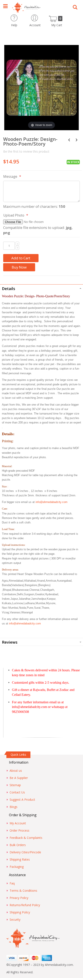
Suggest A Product (22, 799)
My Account (18, 823)
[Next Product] (76, 140)
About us (16, 771)
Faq (12, 883)
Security (15, 919)
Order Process (19, 830)
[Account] (43, 16)
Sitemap (15, 785)
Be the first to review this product (26, 151)
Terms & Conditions (23, 890)
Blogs (13, 807)
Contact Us (17, 792)
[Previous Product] (69, 140)
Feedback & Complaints (26, 838)
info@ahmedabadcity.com (51, 502)
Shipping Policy (20, 912)
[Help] (22, 16)
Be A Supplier (19, 778)
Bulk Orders (18, 845)
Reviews (9, 642)
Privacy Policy (19, 898)
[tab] (41, 288)
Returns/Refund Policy (25, 905)
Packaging (17, 867)
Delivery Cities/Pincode (25, 852)
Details (8, 288)
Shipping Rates (20, 859)
